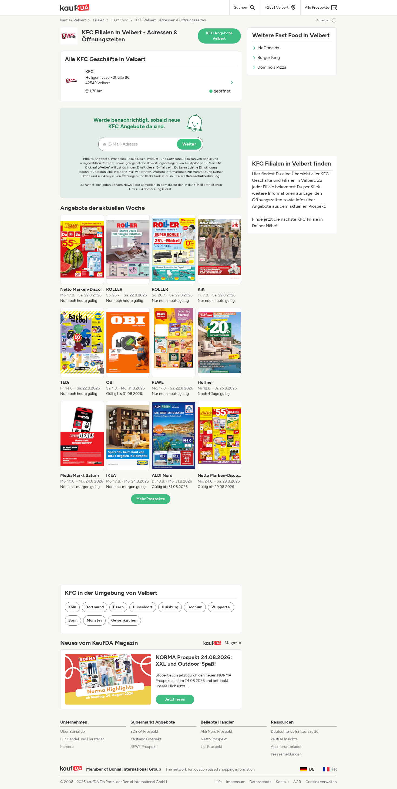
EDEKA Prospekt (144, 731)
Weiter (189, 144)
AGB (297, 782)
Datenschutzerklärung (202, 176)
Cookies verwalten (321, 782)
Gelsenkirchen (124, 620)
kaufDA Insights (284, 739)
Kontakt (282, 782)
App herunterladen (286, 746)
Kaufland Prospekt (145, 739)
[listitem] (82, 259)
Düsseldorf (143, 607)
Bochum (194, 607)
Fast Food (120, 20)
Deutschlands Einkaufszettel (295, 731)
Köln (72, 607)
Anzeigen (323, 20)
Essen (118, 607)
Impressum (235, 782)
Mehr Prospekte (150, 499)
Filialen (99, 20)
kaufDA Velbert (73, 20)
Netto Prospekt (214, 739)
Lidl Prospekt (211, 746)
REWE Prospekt (143, 746)
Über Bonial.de (72, 731)
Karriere (67, 746)
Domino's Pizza (271, 67)
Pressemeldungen (286, 754)
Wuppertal (220, 607)
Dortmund (94, 607)
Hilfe (218, 782)
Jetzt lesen (175, 699)
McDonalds (268, 47)
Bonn (73, 620)
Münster (94, 620)
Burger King (268, 57)
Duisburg (170, 607)
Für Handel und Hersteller (82, 739)
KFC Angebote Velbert (219, 36)
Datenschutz (260, 782)
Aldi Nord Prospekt (216, 731)
